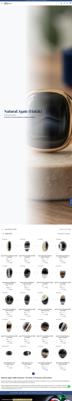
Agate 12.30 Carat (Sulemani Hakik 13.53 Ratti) (63, 336)
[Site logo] (8, 3)
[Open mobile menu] (1, 3)
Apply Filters (8, 234)
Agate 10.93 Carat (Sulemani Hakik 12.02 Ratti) (9, 310)
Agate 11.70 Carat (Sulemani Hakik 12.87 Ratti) (27, 310)
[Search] (67, 3)
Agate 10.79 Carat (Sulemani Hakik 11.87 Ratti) (45, 310)
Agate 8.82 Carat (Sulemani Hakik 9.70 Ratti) (9, 256)
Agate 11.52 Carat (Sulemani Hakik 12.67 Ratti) (63, 310)
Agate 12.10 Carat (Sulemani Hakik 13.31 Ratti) (9, 336)
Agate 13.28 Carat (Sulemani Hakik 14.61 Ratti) (45, 363)
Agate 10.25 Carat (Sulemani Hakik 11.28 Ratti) (9, 283)
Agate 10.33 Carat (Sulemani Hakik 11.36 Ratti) (27, 283)
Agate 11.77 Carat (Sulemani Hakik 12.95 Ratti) (45, 336)
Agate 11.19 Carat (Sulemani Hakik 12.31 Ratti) (63, 283)
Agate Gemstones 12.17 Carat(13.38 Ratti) (27, 363)
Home (2, 229)
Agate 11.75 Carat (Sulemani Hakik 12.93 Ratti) (27, 336)
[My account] (64, 3)
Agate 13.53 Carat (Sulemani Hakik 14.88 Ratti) (62, 363)
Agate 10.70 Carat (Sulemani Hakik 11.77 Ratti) (45, 256)
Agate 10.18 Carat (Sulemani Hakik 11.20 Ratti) (27, 256)
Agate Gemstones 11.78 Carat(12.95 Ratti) (9, 363)
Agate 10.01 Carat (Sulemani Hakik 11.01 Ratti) (45, 283)
